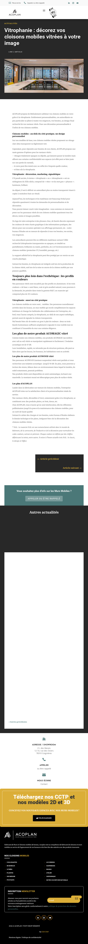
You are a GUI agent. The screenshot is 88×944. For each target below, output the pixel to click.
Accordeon (50, 862)
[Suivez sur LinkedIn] (69, 3)
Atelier (49, 873)
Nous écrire (44, 781)
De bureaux (11, 866)
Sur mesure (11, 876)
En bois (49, 869)
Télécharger (45, 818)
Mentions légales (15, 937)
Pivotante (10, 880)
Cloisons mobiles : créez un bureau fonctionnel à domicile (34, 634)
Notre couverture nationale (57, 880)
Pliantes (10, 873)
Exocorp (45, 932)
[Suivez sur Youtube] (77, 3)
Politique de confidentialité (31, 937)
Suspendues (50, 866)
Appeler (44, 765)
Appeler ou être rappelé (44, 498)
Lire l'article (15, 52)
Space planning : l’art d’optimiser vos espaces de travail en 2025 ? (37, 567)
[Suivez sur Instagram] (73, 3)
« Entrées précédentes (18, 722)
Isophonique (50, 876)
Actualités (10, 23)
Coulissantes (12, 862)
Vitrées (9, 869)
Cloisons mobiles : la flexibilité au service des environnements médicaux (40, 701)
